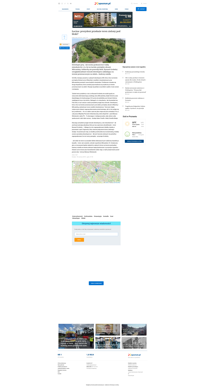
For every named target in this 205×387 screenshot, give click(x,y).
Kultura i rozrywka (102, 9)
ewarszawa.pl (101, 384)
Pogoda (78, 9)
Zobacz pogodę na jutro (134, 141)
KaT (77, 155)
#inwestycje (98, 216)
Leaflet (106, 182)
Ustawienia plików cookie (63, 368)
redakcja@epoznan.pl (91, 365)
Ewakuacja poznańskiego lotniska (135, 72)
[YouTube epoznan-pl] (70, 3)
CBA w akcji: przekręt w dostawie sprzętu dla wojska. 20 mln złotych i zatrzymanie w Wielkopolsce (135, 80)
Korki (116, 9)
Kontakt (142, 9)
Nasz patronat (61, 365)
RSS (59, 372)
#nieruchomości (77, 216)
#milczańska (88, 216)
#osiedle (106, 216)
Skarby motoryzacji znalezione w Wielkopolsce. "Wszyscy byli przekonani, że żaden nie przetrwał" (135, 90)
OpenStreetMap (116, 182)
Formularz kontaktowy (91, 368)
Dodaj (79, 240)
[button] (96, 170)
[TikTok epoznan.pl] (65, 3)
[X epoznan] (68, 3)
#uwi (111, 216)
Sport (88, 9)
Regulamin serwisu (62, 370)
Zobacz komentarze (96, 283)
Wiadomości (65, 9)
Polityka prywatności (62, 366)
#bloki (83, 218)
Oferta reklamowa (62, 363)
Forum (126, 9)
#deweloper (76, 218)
